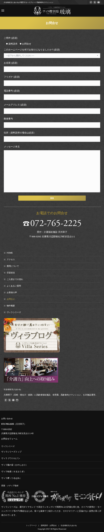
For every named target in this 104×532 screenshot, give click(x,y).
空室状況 (11, 273)
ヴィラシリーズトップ (11, 452)
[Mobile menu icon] (2, 10)
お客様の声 (12, 292)
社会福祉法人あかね (69, 525)
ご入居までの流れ (15, 279)
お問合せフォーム (9, 439)
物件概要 (11, 306)
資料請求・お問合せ (49, 525)
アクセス (11, 259)
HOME (10, 253)
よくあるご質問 (14, 286)
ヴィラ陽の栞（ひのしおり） (14, 465)
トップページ (31, 525)
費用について (13, 266)
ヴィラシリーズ (14, 312)
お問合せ (11, 299)
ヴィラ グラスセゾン (10, 458)
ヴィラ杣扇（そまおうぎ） (13, 471)
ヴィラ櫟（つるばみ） (11, 478)
